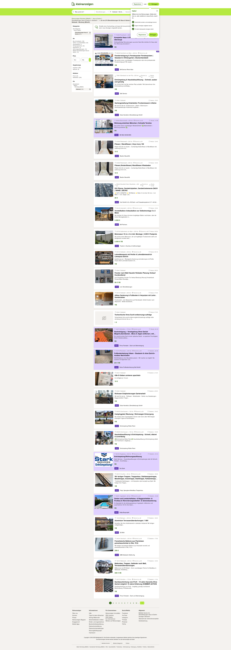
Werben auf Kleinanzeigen (113, 621)
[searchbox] (84, 12)
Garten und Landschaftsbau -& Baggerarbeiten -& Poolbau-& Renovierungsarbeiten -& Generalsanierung (135, 499)
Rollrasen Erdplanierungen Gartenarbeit (130, 394)
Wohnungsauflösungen (78, 49)
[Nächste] (142, 603)
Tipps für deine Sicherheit (96, 615)
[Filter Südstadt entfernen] (90, 89)
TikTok (124, 624)
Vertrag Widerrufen (94, 617)
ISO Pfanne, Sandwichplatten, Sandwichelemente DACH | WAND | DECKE (136, 189)
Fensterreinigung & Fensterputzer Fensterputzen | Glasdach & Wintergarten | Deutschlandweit (134, 57)
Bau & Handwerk (77, 41)
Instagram (125, 617)
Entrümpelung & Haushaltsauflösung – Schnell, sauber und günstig (136, 81)
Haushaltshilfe (76, 44)
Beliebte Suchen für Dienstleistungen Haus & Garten (148, 613)
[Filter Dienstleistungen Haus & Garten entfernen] (90, 32)
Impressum (92, 633)
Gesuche (75, 69)
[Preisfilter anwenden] (90, 60)
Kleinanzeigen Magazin (79, 620)
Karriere (74, 615)
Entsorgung (133, 647)
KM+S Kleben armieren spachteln (127, 375)
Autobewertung (143, 621)
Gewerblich (75, 77)
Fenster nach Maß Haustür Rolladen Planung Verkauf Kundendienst (135, 274)
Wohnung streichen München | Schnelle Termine (133, 123)
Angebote (75, 67)
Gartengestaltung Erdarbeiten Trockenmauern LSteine (135, 103)
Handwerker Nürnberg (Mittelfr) (97, 647)
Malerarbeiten (151, 647)
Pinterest (124, 622)
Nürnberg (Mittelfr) (79, 87)
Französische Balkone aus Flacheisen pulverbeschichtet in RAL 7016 (129, 542)
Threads (124, 620)
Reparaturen (76, 47)
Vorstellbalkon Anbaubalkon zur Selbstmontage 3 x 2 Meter (135, 212)
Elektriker (139, 647)
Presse (74, 617)
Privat (74, 76)
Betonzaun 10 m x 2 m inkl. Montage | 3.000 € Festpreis (136, 234)
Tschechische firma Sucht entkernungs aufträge (133, 315)
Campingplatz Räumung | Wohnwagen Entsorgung (134, 414)
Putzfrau (145, 647)
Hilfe (90, 613)
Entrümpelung (126, 647)
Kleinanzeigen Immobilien (113, 613)
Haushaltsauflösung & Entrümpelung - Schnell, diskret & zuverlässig (136, 435)
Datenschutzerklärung (95, 626)
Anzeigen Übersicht (144, 616)
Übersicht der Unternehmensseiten (149, 618)
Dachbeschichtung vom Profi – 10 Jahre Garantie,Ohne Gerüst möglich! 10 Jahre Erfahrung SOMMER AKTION (136, 583)
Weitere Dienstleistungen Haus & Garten (81, 51)
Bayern (75, 85)
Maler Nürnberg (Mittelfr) (83, 647)
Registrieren (142, 35)
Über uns (75, 613)
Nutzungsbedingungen (95, 630)
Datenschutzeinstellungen (96, 628)
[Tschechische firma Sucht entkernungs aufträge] (104, 318)
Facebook (125, 613)
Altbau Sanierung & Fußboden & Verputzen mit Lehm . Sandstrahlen (135, 296)
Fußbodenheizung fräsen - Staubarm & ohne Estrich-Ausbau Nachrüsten (134, 354)
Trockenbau (119, 647)
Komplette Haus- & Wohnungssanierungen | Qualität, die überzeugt (136, 38)
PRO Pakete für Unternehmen (110, 618)
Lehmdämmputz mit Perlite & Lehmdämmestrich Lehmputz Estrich (133, 255)
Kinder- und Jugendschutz (96, 622)
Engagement (76, 622)
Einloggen (153, 35)
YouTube (124, 615)
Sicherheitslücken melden (96, 620)
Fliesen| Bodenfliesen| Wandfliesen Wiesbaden (133, 165)
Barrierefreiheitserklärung (96, 624)
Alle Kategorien (76, 29)
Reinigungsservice (77, 46)
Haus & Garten (77, 30)
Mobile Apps (75, 624)
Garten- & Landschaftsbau (79, 42)
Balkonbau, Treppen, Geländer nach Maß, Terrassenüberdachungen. (130, 564)
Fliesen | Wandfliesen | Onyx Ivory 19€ (129, 144)
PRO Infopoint (110, 615)
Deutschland (76, 84)
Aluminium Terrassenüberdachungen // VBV (131, 521)
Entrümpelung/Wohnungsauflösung (128, 456)
